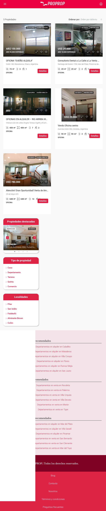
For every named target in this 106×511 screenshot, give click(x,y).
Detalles (43, 71)
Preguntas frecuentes (53, 507)
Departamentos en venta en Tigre (53, 409)
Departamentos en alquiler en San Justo (53, 371)
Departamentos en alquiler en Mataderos (53, 351)
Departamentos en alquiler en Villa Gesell (53, 429)
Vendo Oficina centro (68, 125)
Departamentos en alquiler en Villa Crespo (53, 356)
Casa (10, 267)
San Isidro (12, 309)
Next (34, 237)
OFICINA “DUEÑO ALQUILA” (19, 60)
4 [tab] (28, 252)
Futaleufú (12, 313)
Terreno (11, 277)
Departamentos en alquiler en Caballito (53, 346)
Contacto (53, 483)
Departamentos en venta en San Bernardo (53, 438)
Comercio (12, 286)
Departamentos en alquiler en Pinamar (53, 433)
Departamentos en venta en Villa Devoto (53, 400)
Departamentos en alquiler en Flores (53, 361)
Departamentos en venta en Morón (53, 404)
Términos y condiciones (53, 499)
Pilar (10, 304)
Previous (7, 237)
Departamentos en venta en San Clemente (53, 443)
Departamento (14, 272)
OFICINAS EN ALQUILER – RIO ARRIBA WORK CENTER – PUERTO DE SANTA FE (44, 119)
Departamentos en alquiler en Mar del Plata (53, 424)
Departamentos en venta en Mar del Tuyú (53, 448)
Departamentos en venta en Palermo (53, 390)
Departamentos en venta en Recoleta (53, 385)
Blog (53, 475)
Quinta (11, 282)
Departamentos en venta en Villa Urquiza (53, 395)
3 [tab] (24, 252)
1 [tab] (16, 252)
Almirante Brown (15, 318)
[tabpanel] (21, 237)
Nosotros (53, 491)
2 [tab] (20, 252)
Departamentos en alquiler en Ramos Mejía (53, 366)
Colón (10, 323)
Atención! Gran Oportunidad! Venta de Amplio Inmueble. (33, 190)
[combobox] (91, 19)
